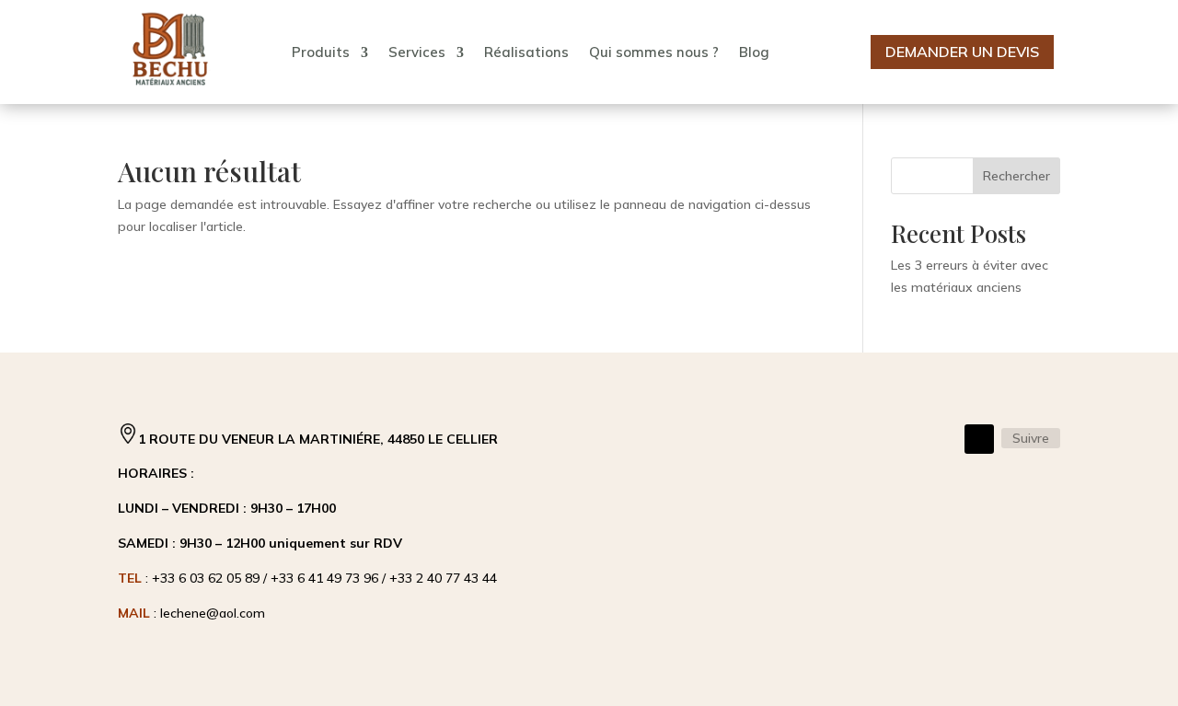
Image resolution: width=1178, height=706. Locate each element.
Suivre (1030, 438)
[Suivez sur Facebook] (979, 439)
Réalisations (526, 52)
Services (416, 52)
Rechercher (1016, 176)
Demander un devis (962, 51)
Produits (321, 52)
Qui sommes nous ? (654, 52)
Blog (754, 52)
